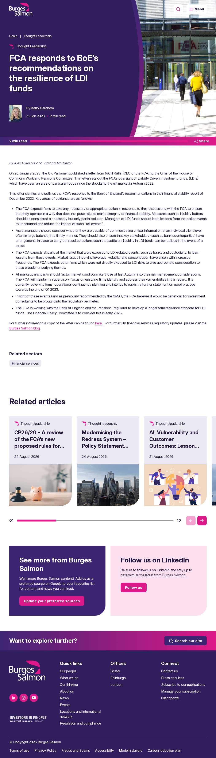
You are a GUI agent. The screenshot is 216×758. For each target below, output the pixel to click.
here (98, 323)
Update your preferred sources (52, 601)
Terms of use (19, 750)
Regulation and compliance (80, 723)
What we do (69, 678)
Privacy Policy (45, 750)
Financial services (25, 363)
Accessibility (104, 750)
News (64, 698)
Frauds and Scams (75, 750)
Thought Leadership (37, 36)
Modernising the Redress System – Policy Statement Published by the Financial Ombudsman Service (107, 449)
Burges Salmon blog (24, 328)
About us (67, 691)
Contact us (169, 671)
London (116, 684)
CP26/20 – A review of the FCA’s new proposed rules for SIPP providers (38, 442)
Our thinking (69, 684)
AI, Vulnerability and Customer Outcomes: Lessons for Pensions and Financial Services (173, 445)
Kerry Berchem (42, 108)
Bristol (115, 671)
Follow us (133, 587)
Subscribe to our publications (183, 684)
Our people (68, 671)
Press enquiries (172, 678)
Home (13, 36)
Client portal (170, 698)
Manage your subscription (181, 691)
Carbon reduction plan (164, 750)
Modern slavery (131, 750)
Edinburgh (118, 678)
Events (65, 705)
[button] (36, 520)
